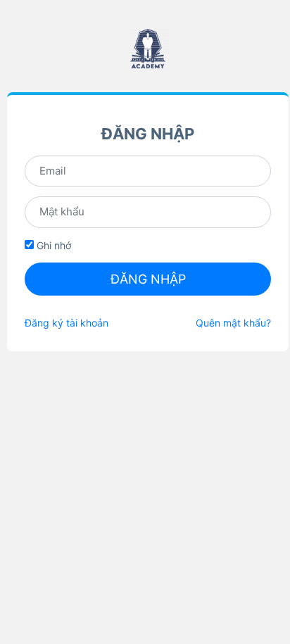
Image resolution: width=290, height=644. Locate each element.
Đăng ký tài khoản (66, 323)
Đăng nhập (148, 279)
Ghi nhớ (52, 245)
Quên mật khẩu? (233, 323)
